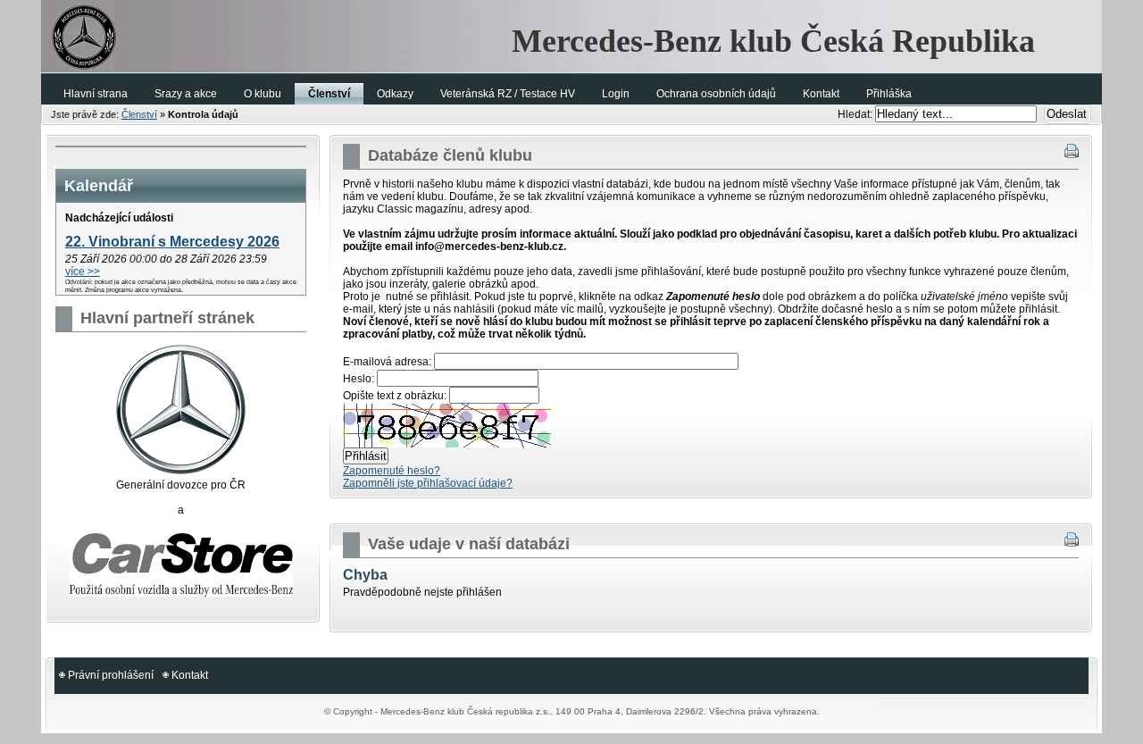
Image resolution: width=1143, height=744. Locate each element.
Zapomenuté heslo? (391, 470)
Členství (139, 114)
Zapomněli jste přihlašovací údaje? (428, 483)
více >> (82, 271)
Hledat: (856, 114)
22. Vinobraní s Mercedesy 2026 (172, 241)
